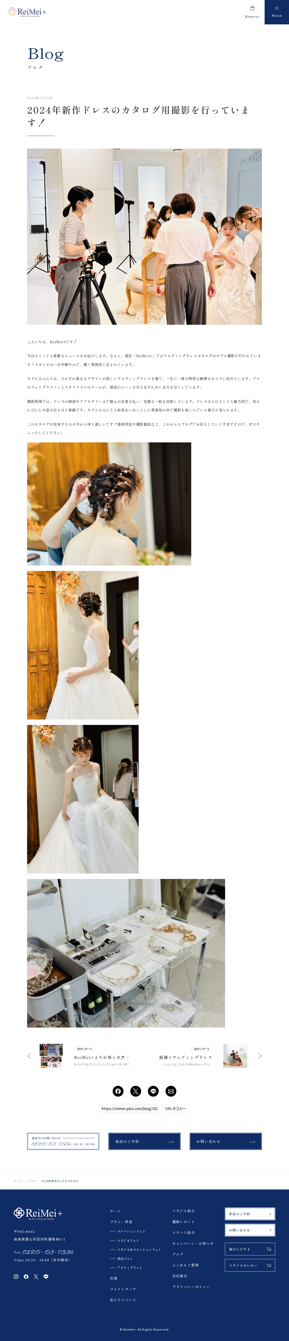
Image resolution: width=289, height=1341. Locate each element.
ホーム (18, 1181)
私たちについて (123, 1299)
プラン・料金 (121, 1221)
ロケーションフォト (131, 1231)
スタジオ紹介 (183, 1210)
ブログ (32, 1181)
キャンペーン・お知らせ (193, 1243)
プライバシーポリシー (191, 1286)
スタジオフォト (128, 1240)
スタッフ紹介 (183, 1232)
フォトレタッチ (123, 1289)
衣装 (114, 1278)
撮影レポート (183, 1221)
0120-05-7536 (47, 1252)
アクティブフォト (129, 1267)
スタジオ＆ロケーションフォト (139, 1249)
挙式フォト (125, 1258)
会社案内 (179, 1275)
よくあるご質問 (185, 1265)
